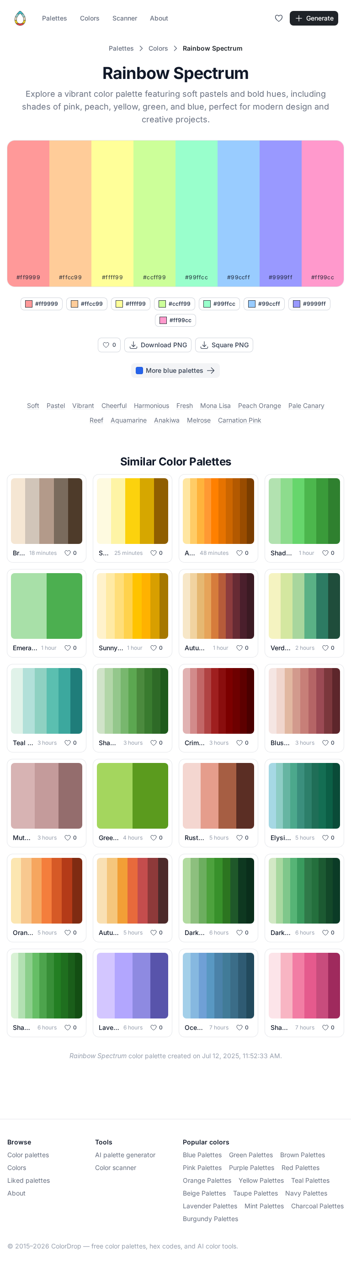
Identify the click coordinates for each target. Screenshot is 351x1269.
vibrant (83, 405)
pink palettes (202, 1167)
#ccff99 (180, 303)
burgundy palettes (210, 1218)
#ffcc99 (92, 303)
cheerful (114, 405)
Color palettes (28, 1155)
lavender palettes (210, 1206)
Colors (90, 18)
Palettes (54, 18)
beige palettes (204, 1193)
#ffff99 (136, 303)
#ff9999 (46, 303)
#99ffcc (224, 303)
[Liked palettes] (278, 18)
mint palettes (264, 1206)
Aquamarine (129, 420)
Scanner (124, 18)
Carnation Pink (239, 420)
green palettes (251, 1155)
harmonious (151, 405)
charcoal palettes (317, 1206)
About (159, 18)
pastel (56, 405)
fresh (184, 405)
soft (33, 405)
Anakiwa (167, 420)
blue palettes (202, 1155)
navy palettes (306, 1193)
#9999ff (314, 303)
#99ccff (269, 303)
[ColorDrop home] (20, 18)
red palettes (300, 1167)
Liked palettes (28, 1180)
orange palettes (207, 1180)
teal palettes (310, 1180)
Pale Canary (306, 405)
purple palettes (251, 1167)
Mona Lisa (215, 405)
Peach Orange (259, 405)
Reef (96, 420)
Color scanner (115, 1167)
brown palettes (302, 1155)
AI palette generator (125, 1155)
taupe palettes (255, 1193)
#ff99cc (180, 320)
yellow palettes (261, 1180)
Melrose (199, 420)
